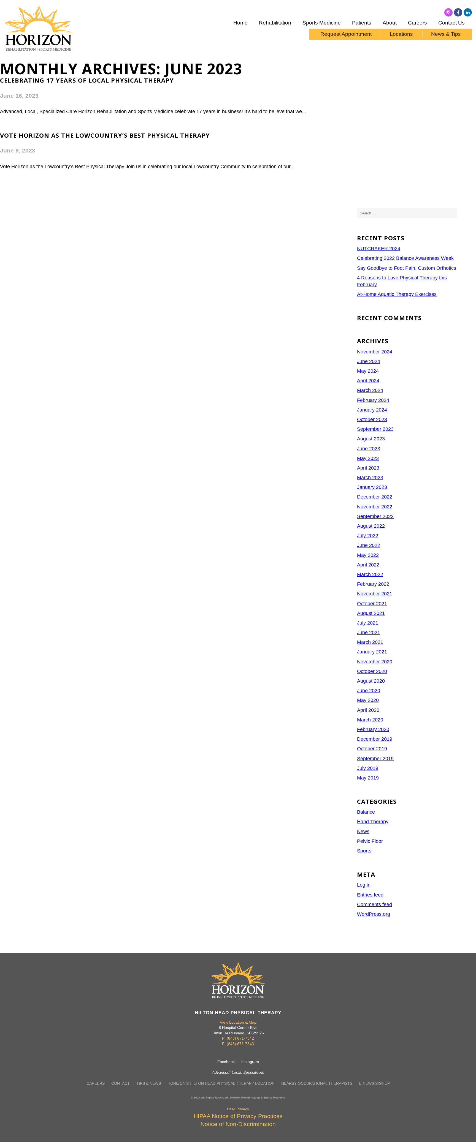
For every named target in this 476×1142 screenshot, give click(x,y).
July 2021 (367, 623)
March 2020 (370, 720)
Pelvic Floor (370, 841)
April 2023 (368, 468)
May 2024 (368, 371)
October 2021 (372, 603)
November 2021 (374, 593)
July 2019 (367, 768)
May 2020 (368, 700)
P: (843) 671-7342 (238, 1038)
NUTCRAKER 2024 (378, 248)
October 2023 (372, 419)
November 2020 (374, 661)
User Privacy (238, 1109)
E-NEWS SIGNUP (374, 1083)
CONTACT (120, 1083)
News (363, 831)
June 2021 (368, 632)
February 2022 (373, 584)
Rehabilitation (275, 23)
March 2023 (370, 477)
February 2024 (373, 400)
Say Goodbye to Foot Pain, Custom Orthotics (406, 268)
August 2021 (371, 613)
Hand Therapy (372, 821)
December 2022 (374, 497)
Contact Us (451, 23)
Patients (361, 23)
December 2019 (374, 739)
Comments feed (374, 904)
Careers (417, 23)
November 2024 (374, 352)
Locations (401, 34)
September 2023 (375, 429)
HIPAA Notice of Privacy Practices (238, 1116)
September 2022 (375, 516)
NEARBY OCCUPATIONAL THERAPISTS (316, 1083)
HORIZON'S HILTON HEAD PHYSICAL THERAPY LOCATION (221, 1083)
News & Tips (446, 34)
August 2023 (371, 438)
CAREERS (95, 1083)
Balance (366, 812)
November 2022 (374, 506)
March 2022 (370, 574)
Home (240, 23)
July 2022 (367, 535)
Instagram (250, 1061)
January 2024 (372, 410)
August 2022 (371, 526)
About (390, 23)
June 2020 (368, 690)
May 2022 (368, 555)
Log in (363, 885)
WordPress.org (373, 914)
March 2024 (370, 390)
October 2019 (372, 748)
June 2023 (368, 448)
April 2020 (368, 710)
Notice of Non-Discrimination (238, 1124)
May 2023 (368, 458)
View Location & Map (238, 1022)
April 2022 (368, 565)
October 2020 (372, 671)
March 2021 (370, 642)
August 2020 (371, 681)
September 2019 (375, 758)
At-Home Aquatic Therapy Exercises (397, 294)
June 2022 (368, 545)
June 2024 (368, 361)
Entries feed (370, 895)
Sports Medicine (321, 23)
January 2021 (372, 652)
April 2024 (368, 380)
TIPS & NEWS (148, 1083)
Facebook (226, 1061)
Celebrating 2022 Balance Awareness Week (405, 258)
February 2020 (373, 729)
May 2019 (368, 778)
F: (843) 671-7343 (238, 1044)
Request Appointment (346, 34)
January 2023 (372, 487)
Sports (364, 851)
